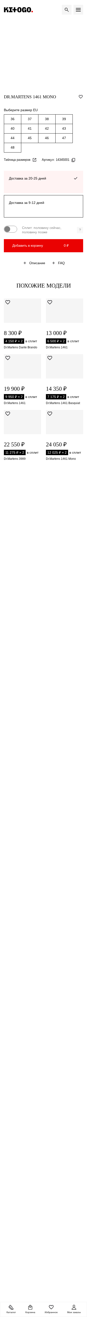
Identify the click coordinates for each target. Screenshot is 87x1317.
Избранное (51, 1312)
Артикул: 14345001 (55, 160)
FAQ (61, 263)
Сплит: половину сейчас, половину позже (51, 230)
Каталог (11, 1312)
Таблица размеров (17, 160)
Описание (37, 263)
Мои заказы (74, 1312)
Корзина (30, 1312)
